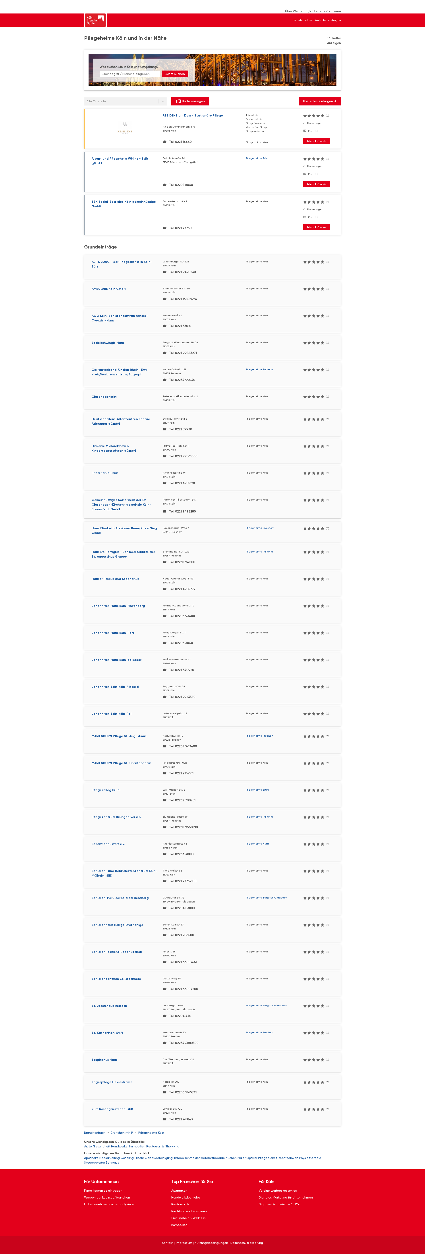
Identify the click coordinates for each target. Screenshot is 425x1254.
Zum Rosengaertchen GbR (112, 1109)
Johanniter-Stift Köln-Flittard (115, 687)
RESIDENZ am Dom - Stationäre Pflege (193, 115)
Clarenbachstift (104, 397)
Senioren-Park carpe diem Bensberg (120, 898)
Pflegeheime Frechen (259, 735)
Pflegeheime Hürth (258, 843)
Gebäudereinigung (159, 1158)
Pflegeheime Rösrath (259, 158)
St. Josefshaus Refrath (109, 1006)
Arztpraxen (179, 1190)
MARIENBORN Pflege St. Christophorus (121, 763)
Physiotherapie (310, 1158)
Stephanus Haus (104, 1060)
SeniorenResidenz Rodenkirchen (117, 952)
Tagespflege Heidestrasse (112, 1082)
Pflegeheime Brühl (257, 789)
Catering (127, 1158)
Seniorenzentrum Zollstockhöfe (116, 979)
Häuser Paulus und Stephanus (115, 579)
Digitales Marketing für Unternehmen (286, 1197)
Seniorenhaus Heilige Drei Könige (117, 925)
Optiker (251, 1158)
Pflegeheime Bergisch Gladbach (266, 897)
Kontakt (313, 131)
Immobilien (137, 1146)
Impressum (184, 1242)
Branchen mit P (122, 1132)
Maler (241, 1158)
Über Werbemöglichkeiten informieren (313, 11)
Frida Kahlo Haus (105, 473)
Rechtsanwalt (288, 1158)
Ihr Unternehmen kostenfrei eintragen (317, 20)
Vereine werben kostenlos (278, 1190)
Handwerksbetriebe (185, 1197)
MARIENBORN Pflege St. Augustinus (119, 736)
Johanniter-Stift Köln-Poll (112, 714)
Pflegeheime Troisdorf (260, 528)
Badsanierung (109, 1158)
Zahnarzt (112, 1162)
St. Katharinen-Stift (107, 1033)
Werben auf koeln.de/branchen (107, 1197)
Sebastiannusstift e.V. (108, 844)
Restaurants (155, 1146)
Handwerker (119, 1146)
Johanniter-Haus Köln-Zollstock (117, 660)
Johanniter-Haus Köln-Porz (113, 633)
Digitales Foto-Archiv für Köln (280, 1204)
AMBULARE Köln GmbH (109, 289)
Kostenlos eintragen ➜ (319, 101)
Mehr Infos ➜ (316, 141)
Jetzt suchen (175, 74)
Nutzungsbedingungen (211, 1242)
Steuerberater (94, 1162)
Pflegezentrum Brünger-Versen (116, 817)
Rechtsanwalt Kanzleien (189, 1211)
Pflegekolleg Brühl (106, 790)
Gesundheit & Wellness (188, 1218)
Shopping (172, 1146)
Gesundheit (101, 1146)
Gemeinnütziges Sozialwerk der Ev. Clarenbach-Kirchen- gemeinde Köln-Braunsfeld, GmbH (121, 504)
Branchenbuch (94, 1132)
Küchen (231, 1158)
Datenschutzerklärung (246, 1242)
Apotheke (91, 1158)
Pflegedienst (267, 1158)
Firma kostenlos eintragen (103, 1190)
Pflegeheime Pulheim (259, 369)
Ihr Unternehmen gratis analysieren (109, 1204)
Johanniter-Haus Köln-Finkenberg (118, 606)
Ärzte (88, 1146)
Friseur (139, 1158)
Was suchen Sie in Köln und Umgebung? (129, 67)
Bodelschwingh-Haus (108, 343)
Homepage (314, 123)
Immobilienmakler (187, 1158)
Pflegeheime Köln (151, 1132)
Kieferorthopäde (213, 1158)
